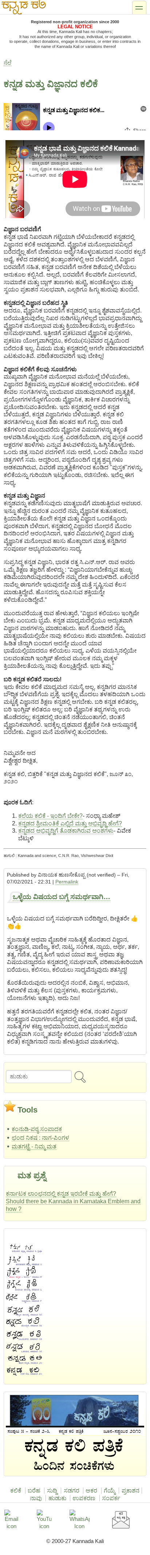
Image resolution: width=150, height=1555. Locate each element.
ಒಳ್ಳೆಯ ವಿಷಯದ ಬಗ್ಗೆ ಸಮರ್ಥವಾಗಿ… (61, 897)
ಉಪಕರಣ (83, 1498)
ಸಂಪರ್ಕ (111, 1498)
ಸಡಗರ (71, 1490)
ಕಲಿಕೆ (15, 1490)
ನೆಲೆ (8, 63)
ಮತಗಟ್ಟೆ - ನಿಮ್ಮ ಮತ (34, 1146)
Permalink (66, 882)
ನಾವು (36, 1498)
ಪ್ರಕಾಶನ (130, 1490)
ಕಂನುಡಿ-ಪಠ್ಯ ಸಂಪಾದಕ (37, 1129)
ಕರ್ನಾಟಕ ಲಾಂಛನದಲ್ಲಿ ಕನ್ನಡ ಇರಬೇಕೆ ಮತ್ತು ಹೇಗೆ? (61, 1194)
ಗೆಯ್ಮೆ (109, 1490)
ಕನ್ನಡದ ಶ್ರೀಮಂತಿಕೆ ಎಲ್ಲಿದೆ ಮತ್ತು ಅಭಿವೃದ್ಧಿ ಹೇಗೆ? (70, 823)
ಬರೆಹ (34, 1490)
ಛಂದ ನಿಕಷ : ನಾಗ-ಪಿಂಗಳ (40, 1138)
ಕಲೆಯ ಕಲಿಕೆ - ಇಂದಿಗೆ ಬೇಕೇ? (50, 816)
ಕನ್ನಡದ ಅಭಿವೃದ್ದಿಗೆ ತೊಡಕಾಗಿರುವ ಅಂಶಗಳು (66, 831)
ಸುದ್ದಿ (52, 1490)
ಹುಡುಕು (57, 1498)
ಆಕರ (91, 1490)
